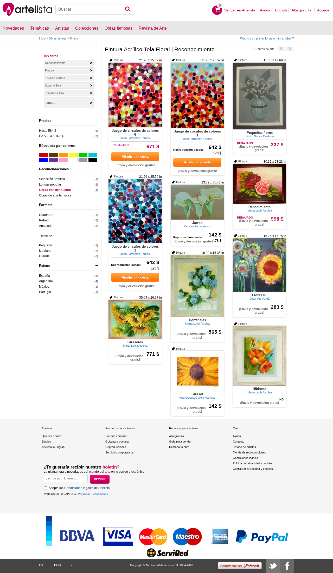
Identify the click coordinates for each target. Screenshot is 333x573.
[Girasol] (197, 371)
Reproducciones (115, 447)
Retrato (44, 220)
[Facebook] (287, 566)
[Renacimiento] (259, 184)
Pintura (49, 70)
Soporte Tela (53, 85)
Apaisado (46, 226)
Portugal (45, 292)
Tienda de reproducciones (249, 452)
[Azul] (43, 160)
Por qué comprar (116, 436)
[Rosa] (63, 160)
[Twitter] (273, 566)
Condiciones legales (245, 457)
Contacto (238, 441)
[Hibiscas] (259, 356)
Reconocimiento (55, 62)
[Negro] (92, 160)
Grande (44, 256)
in (72, 565)
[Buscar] (127, 9)
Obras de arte (57, 38)
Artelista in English (53, 447)
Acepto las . (80, 488)
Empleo (46, 441)
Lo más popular (50, 184)
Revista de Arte (153, 28)
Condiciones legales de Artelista (87, 488)
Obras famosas (118, 28)
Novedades (13, 28)
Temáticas (39, 28)
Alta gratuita (302, 10)
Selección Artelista (52, 179)
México (44, 286)
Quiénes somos (52, 436)
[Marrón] (53, 155)
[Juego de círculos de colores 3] (135, 211)
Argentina (46, 281)
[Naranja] (63, 155)
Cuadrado (46, 215)
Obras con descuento (55, 190)
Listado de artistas (244, 447)
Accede (323, 10)
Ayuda (265, 10)
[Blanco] (73, 160)
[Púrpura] (53, 160)
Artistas (62, 28)
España (44, 276)
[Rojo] (43, 155)
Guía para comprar (117, 441)
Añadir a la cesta (135, 157)
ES (41, 565)
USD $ (57, 565)
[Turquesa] (92, 155)
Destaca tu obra (179, 447)
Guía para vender (180, 441)
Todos (50, 102)
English (281, 10)
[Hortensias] (197, 286)
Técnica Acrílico (55, 78)
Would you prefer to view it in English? (267, 38)
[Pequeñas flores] (259, 96)
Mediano (45, 251)
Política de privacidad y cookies (253, 463)
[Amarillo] (73, 155)
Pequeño (45, 245)
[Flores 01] (259, 265)
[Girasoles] (135, 319)
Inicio (42, 38)
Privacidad (84, 493)
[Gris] (83, 160)
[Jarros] (197, 202)
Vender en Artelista (239, 10)
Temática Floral (54, 93)
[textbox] (95, 9)
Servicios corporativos (119, 452)
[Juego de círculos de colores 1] (197, 95)
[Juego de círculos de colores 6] (135, 95)
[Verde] (83, 155)
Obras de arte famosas (55, 195)
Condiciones (100, 493)
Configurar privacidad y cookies (253, 468)
